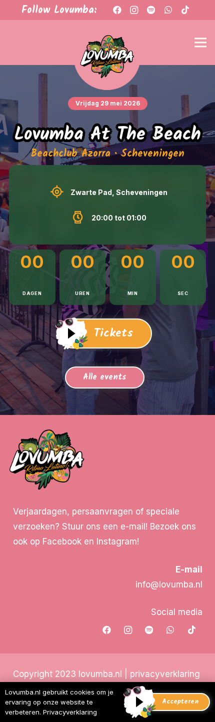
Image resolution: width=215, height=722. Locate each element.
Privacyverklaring (70, 712)
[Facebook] (117, 10)
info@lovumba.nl (169, 585)
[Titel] (151, 10)
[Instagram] (134, 10)
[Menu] (200, 42)
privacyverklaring (165, 674)
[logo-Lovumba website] (107, 57)
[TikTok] (185, 10)
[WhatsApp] (168, 10)
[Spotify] (149, 630)
